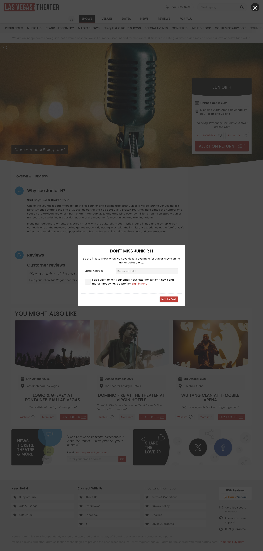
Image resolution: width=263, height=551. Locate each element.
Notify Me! (168, 299)
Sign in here (139, 283)
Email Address (94, 271)
